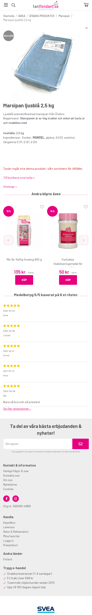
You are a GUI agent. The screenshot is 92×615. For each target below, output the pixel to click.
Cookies (8, 489)
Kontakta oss (11, 475)
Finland (7, 559)
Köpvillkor (9, 522)
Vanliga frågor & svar (16, 471)
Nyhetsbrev (10, 484)
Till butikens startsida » (19, 177)
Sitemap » (10, 186)
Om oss (8, 480)
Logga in (8, 540)
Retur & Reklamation (15, 531)
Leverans (9, 527)
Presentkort (10, 545)
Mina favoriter (11, 536)
